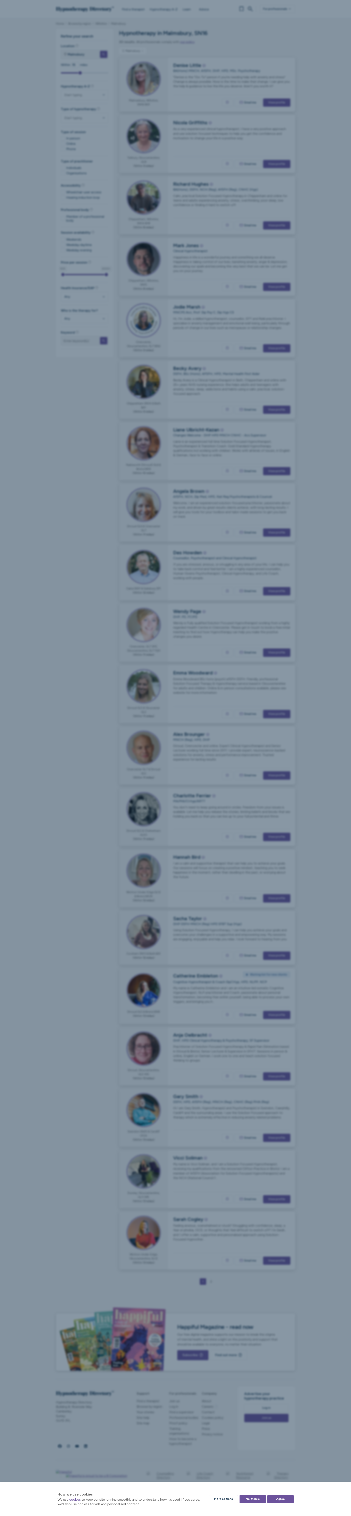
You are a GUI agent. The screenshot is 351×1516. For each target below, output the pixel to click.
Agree (280, 1499)
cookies (75, 1499)
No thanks (253, 1499)
